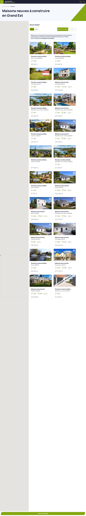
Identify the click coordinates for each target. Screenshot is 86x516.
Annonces (8, 6)
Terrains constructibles (38, 57)
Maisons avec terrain (62, 83)
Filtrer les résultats (43, 513)
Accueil (3, 6)
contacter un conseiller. (48, 38)
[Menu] (2, 2)
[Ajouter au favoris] (50, 44)
